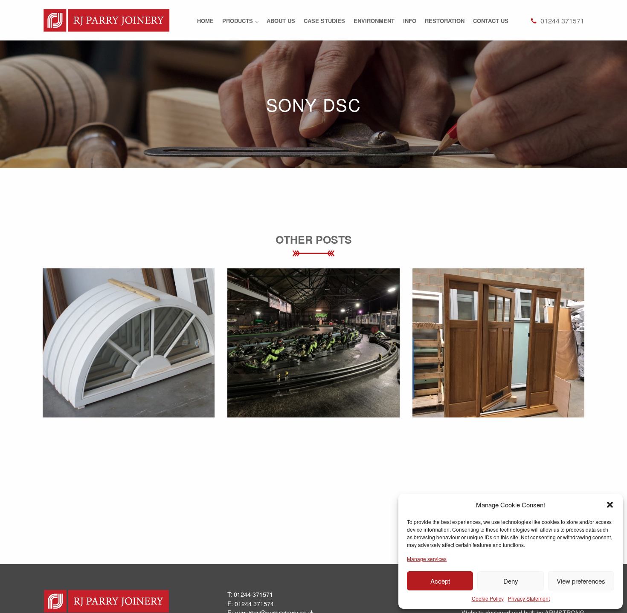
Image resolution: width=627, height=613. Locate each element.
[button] (610, 505)
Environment (374, 21)
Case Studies (324, 21)
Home (205, 21)
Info (409, 21)
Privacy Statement (529, 598)
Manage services (427, 558)
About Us (281, 21)
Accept (440, 580)
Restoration (444, 21)
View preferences (581, 580)
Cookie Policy (488, 598)
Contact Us (490, 21)
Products (237, 21)
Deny (510, 580)
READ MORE (128, 367)
